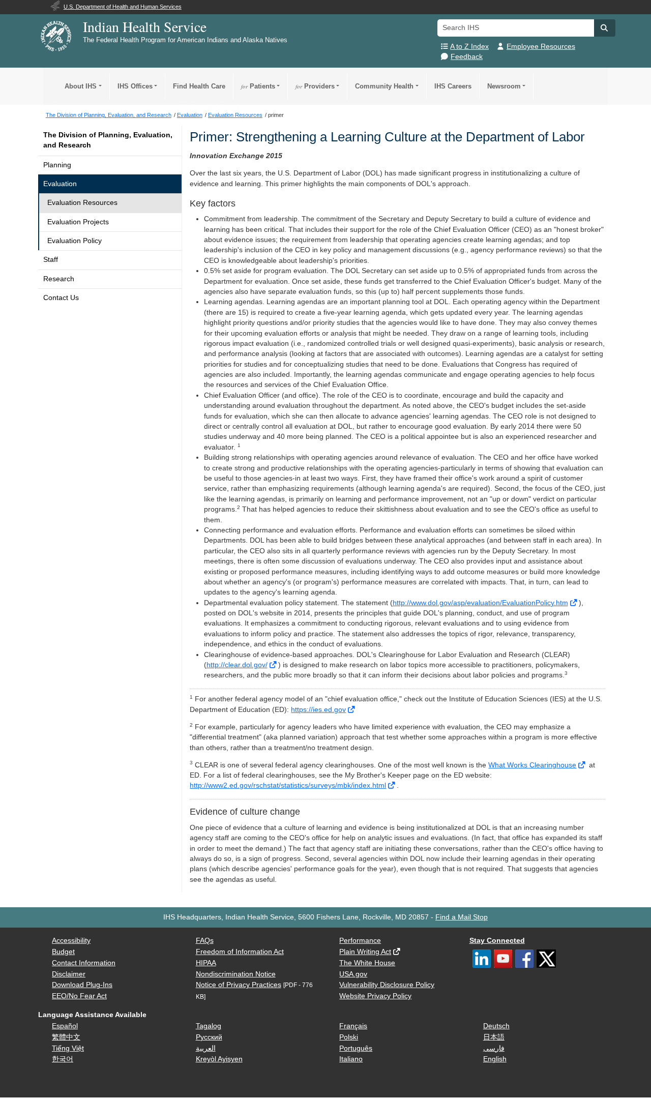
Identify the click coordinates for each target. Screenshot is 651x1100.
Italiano (351, 1059)
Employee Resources (541, 46)
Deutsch (496, 1026)
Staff (50, 259)
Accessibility (71, 940)
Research (58, 279)
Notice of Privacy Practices (238, 985)
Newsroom (504, 86)
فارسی (494, 1048)
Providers (315, 86)
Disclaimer (68, 974)
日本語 (494, 1037)
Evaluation (60, 184)
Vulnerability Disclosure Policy (386, 985)
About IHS (81, 86)
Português (355, 1048)
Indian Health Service (144, 26)
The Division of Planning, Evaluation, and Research (107, 140)
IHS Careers (452, 86)
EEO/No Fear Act (79, 996)
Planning (57, 165)
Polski (348, 1037)
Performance (360, 940)
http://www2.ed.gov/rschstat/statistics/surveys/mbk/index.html (288, 785)
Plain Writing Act (365, 952)
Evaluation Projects (78, 222)
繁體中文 (66, 1037)
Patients (258, 86)
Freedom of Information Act (240, 952)
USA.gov (353, 974)
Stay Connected (497, 940)
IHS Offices (135, 86)
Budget (63, 952)
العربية (206, 1048)
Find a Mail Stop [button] (461, 917)
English (495, 1059)
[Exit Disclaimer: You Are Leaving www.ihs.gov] (574, 603)
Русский (209, 1037)
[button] (605, 28)
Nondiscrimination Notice (236, 974)
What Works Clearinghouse (532, 765)
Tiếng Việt (68, 1048)
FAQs (205, 940)
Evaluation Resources (82, 202)
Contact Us (61, 298)
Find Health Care (199, 86)
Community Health (384, 86)
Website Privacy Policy (375, 996)
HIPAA (206, 963)
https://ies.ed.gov (318, 709)
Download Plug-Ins (82, 985)
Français (353, 1026)
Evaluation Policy (74, 241)
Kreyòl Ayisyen (219, 1059)
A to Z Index (469, 46)
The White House (367, 963)
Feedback (467, 57)
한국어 (62, 1059)
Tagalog (208, 1026)
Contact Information (83, 963)
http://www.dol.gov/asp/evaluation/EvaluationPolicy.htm (480, 603)
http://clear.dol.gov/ (237, 665)
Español (65, 1026)
